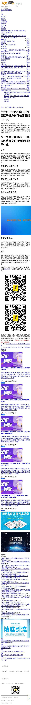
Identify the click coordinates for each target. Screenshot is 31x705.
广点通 (7, 32)
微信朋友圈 (19, 30)
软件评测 (3, 62)
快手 (6, 44)
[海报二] (15, 551)
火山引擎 (20, 67)
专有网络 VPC (5, 82)
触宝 (15, 37)
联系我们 (3, 27)
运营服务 (3, 20)
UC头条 (3, 37)
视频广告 (3, 43)
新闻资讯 (3, 23)
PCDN (25, 89)
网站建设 (3, 55)
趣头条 (21, 36)
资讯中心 (22, 50)
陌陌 (10, 32)
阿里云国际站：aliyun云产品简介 (11, 602)
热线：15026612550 (7, 683)
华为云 (11, 66)
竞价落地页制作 (5, 59)
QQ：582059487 (19, 683)
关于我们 (3, 16)
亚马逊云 (20, 66)
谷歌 (13, 41)
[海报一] (15, 529)
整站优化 (18, 53)
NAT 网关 (6, 83)
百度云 (16, 66)
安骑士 (20, 73)
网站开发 (14, 57)
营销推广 (3, 18)
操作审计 (15, 73)
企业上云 (3, 64)
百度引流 (9, 10)
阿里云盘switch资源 (7, 607)
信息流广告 (4, 34)
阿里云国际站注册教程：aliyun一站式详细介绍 (15, 597)
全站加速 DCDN (18, 89)
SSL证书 (19, 71)
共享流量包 (8, 85)
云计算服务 (4, 22)
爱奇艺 (3, 44)
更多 (8, 618)
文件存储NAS (19, 76)
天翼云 (16, 67)
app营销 (28, 50)
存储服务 (3, 74)
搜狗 (5, 41)
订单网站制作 (21, 57)
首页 (2, 14)
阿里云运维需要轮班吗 (8, 613)
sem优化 (13, 53)
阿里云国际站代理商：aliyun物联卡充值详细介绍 (16, 609)
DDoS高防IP (4, 71)
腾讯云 (7, 66)
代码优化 (3, 53)
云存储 (3, 76)
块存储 (13, 76)
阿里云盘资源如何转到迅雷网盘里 (11, 593)
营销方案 (17, 50)
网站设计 (3, 57)
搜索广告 (3, 39)
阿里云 (3, 66)
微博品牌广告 (12, 30)
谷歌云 (7, 67)
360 (8, 41)
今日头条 (8, 37)
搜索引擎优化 (5, 52)
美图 (13, 36)
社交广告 (3, 29)
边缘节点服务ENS (6, 90)
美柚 (12, 37)
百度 (2, 41)
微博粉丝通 (4, 30)
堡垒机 (4, 73)
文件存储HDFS (11, 78)
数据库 (23, 92)
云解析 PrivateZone (14, 82)
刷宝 (12, 44)
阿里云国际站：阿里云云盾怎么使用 (12, 595)
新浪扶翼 (3, 36)
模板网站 (9, 57)
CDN (2, 89)
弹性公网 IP (12, 83)
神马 (10, 41)
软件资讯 (3, 60)
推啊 (24, 36)
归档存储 (18, 78)
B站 (15, 44)
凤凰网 (17, 36)
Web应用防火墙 (12, 71)
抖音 (9, 44)
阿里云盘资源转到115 (8, 600)
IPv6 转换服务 (20, 83)
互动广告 (3, 46)
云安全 (3, 69)
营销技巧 (11, 50)
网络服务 (3, 80)
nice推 (2, 48)
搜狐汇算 (9, 36)
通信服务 (27, 92)
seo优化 (8, 53)
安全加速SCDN (8, 89)
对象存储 (7, 76)
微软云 (11, 67)
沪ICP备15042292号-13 (6, 703)
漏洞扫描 (9, 73)
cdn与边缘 (4, 87)
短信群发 (3, 10)
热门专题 (3, 25)
